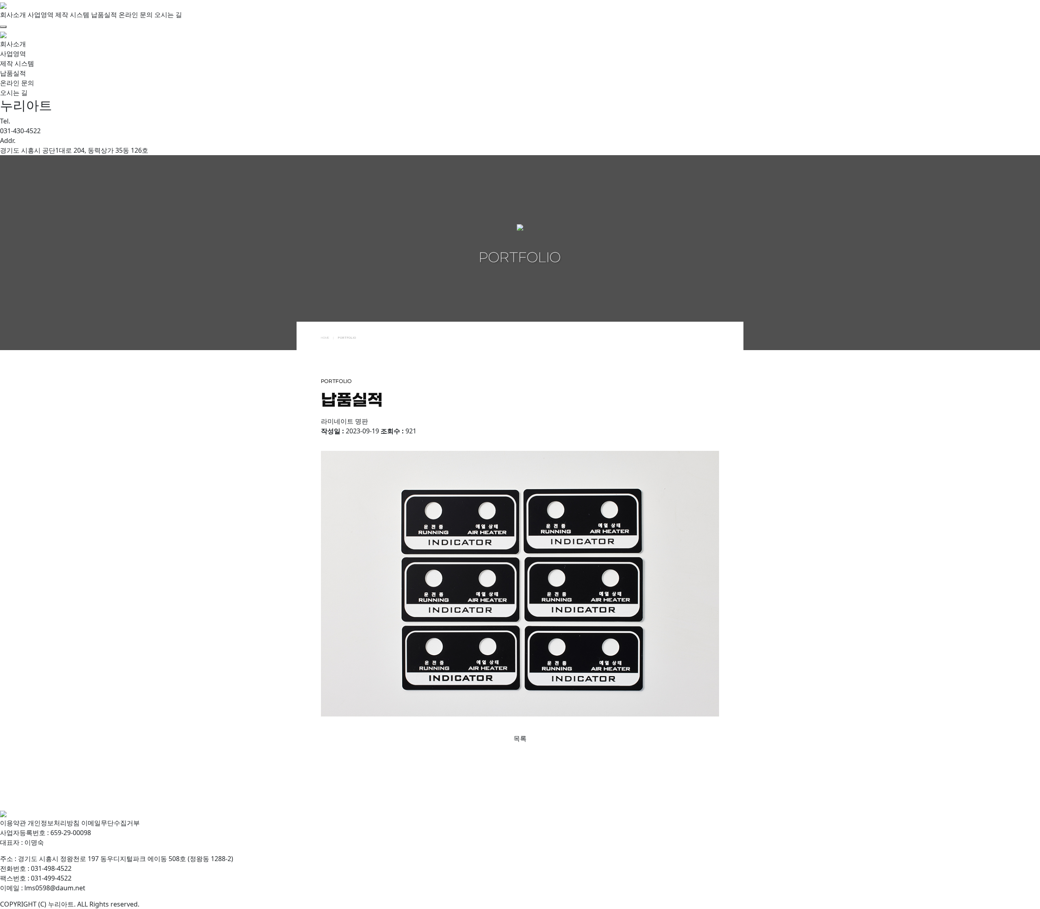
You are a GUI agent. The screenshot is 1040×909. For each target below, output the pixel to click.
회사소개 (13, 14)
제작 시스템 (72, 14)
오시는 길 (168, 14)
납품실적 (104, 14)
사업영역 (41, 14)
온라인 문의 (136, 14)
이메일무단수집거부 (110, 822)
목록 (520, 738)
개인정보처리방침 (54, 822)
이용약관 (13, 822)
